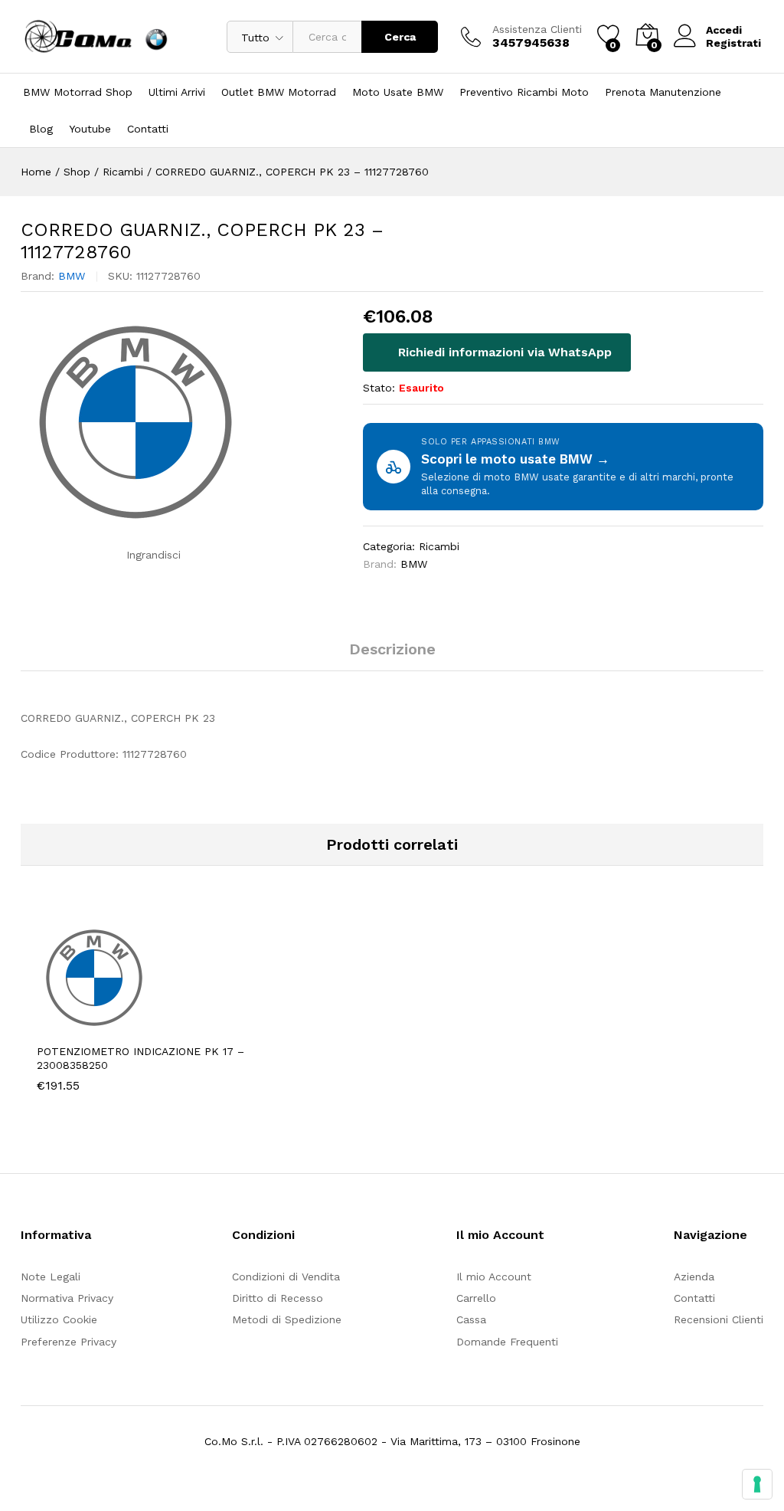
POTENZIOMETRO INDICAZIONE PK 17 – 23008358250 (140, 1058)
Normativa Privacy (67, 1298)
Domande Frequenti (507, 1342)
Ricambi (439, 546)
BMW (71, 276)
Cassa (471, 1319)
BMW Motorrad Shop (77, 92)
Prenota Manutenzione (663, 92)
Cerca (400, 37)
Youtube (90, 128)
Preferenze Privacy (68, 1342)
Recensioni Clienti (718, 1319)
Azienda (694, 1276)
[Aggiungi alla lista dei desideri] (178, 1026)
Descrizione (392, 649)
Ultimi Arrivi (177, 92)
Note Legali (50, 1276)
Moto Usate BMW (397, 92)
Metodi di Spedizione (286, 1319)
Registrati (733, 43)
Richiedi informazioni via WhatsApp (503, 352)
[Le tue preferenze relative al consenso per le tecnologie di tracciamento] (757, 1484)
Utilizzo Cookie (59, 1319)
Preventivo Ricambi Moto (524, 92)
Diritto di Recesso (277, 1298)
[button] (107, 1026)
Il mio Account (493, 1276)
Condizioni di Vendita (286, 1276)
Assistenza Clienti (537, 29)
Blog (41, 128)
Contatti (147, 128)
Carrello (476, 1298)
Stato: (379, 388)
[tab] (392, 655)
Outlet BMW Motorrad (278, 92)
